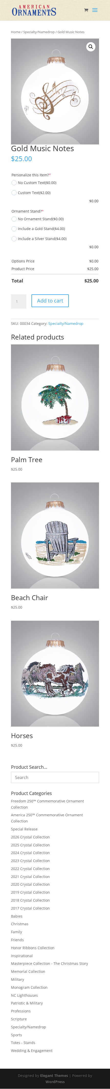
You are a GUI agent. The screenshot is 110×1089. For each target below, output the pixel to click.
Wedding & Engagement (31, 1050)
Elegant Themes (54, 1075)
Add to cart (50, 300)
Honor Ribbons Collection (32, 947)
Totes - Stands (23, 1042)
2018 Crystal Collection (30, 900)
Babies (17, 916)
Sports (16, 1034)
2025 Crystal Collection (30, 845)
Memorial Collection (28, 971)
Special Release (24, 829)
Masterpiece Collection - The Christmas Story (49, 963)
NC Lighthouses (24, 995)
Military (17, 979)
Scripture (19, 1019)
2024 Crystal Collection (30, 852)
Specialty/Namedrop (39, 32)
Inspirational (22, 955)
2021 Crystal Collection (30, 876)
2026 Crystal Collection (30, 837)
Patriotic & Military (27, 1003)
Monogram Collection (29, 987)
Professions (21, 1011)
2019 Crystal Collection (30, 892)
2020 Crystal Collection (30, 884)
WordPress (55, 1081)
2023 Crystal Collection (30, 860)
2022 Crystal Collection (30, 868)
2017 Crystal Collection (30, 908)
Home (15, 32)
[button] (90, 46)
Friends (17, 939)
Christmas (19, 923)
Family (16, 931)
